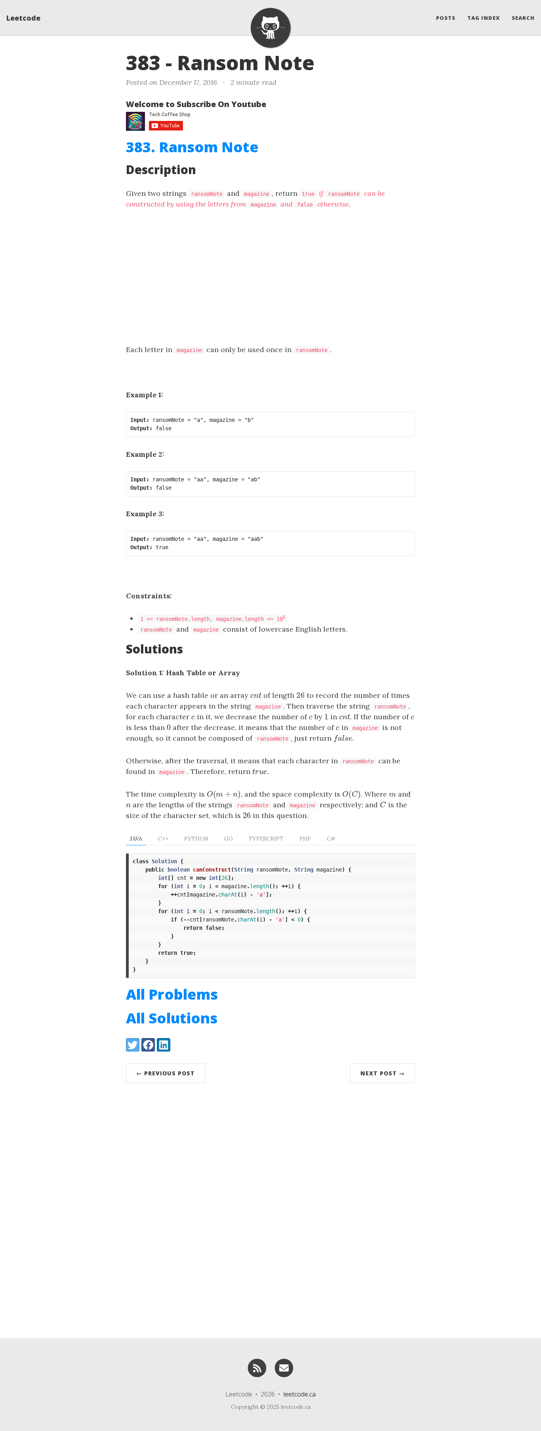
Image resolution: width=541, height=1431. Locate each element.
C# (331, 838)
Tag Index (483, 17)
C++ (163, 838)
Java (136, 838)
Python (196, 838)
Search (523, 17)
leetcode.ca (299, 1394)
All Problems (172, 994)
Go (228, 838)
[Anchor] (328, 61)
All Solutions (171, 1018)
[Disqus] (270, 1208)
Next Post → (382, 1073)
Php (305, 838)
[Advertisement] (270, 276)
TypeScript (266, 838)
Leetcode (23, 18)
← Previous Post (165, 1073)
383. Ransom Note (192, 147)
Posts (445, 17)
